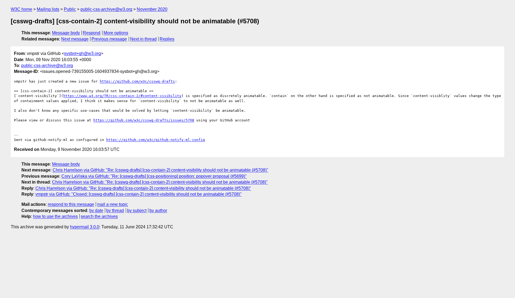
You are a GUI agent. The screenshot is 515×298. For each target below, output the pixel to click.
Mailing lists (48, 9)
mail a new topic (112, 204)
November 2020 (152, 9)
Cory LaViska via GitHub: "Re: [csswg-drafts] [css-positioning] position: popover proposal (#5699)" (154, 176)
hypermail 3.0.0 (84, 227)
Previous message (109, 39)
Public (70, 9)
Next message (75, 39)
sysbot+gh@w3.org (82, 53)
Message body (66, 33)
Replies (167, 39)
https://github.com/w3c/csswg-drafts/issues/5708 (143, 120)
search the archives (99, 216)
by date (96, 210)
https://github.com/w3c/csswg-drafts (137, 81)
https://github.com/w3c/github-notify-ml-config (155, 140)
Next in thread (143, 39)
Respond (91, 33)
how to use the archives (55, 216)
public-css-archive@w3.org (106, 9)
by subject (136, 210)
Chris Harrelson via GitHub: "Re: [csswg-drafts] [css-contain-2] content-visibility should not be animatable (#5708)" (160, 170)
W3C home (21, 9)
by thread (115, 210)
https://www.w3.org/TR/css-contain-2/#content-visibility (122, 96)
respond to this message (71, 204)
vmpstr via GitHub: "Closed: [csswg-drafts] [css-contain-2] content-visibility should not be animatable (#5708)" (138, 194)
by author (158, 210)
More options (116, 33)
